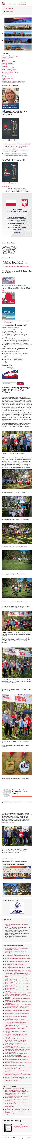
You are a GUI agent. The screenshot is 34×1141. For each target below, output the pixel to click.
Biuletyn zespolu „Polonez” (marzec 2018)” (15, 1114)
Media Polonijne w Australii (8, 76)
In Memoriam (5, 79)
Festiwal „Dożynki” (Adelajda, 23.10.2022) (15, 1019)
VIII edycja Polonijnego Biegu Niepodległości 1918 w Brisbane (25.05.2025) (17, 968)
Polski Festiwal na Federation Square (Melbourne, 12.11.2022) (16, 1036)
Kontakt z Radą (5, 59)
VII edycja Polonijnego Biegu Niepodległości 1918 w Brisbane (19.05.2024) (17, 987)
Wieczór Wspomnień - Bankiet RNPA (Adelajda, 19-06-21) (18, 1057)
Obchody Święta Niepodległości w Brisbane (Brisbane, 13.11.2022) (18, 1011)
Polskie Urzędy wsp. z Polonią (9, 69)
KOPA (3, 75)
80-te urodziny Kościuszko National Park (14, 1088)
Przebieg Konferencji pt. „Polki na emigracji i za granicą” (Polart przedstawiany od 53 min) (18, 1067)
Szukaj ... (20, 383)
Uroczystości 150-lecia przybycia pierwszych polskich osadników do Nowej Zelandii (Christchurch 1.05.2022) (17, 1048)
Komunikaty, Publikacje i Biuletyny (10, 72)
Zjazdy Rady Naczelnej (7, 78)
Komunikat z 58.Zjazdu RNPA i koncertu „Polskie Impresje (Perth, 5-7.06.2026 (16, 948)
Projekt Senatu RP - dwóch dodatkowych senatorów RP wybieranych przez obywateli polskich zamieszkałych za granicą (18, 1111)
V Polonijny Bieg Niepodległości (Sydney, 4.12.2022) (17, 1006)
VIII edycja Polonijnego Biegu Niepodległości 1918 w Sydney (17, 959)
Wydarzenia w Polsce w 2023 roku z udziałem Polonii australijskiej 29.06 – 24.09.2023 (17, 999)
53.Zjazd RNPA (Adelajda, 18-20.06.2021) (15, 1065)
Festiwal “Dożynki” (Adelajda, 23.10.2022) (15, 1039)
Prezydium (4, 60)
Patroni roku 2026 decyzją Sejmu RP (10, 327)
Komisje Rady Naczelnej (7, 65)
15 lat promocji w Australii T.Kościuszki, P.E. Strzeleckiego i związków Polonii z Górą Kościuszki (17, 1090)
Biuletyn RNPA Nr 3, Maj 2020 (12, 1097)
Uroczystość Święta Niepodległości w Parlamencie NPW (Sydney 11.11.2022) (17, 1014)
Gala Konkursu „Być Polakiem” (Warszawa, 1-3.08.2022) (15, 1032)
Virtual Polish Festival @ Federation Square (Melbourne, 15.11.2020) (15, 1093)
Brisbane (12, 147)
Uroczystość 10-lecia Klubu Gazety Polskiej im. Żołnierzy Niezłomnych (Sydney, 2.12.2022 (16, 1008)
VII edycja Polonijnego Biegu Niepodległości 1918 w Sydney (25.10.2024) (17, 984)
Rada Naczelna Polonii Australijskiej (10, 56)
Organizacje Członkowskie (8, 57)
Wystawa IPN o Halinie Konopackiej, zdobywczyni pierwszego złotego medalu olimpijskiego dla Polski (16, 154)
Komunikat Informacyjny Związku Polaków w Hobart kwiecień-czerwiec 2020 (17, 1102)
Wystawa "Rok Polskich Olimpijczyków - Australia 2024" (17, 144)
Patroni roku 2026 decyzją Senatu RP (11, 351)
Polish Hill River (5, 73)
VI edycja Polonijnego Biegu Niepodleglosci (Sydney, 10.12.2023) (17, 996)
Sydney (19, 147)
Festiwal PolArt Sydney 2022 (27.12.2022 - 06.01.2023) (18, 1004)
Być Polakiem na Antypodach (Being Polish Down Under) (15, 266)
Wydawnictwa (8, 322)
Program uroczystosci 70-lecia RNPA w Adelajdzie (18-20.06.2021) (18, 1063)
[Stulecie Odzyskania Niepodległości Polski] (8, 296)
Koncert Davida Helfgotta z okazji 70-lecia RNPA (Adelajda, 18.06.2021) (16, 1060)
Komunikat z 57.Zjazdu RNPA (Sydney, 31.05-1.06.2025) (16, 965)
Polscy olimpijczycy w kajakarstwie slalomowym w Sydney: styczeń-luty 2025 (17, 978)
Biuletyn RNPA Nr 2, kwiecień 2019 (13, 1108)
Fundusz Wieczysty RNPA (8, 68)
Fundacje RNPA (5, 66)
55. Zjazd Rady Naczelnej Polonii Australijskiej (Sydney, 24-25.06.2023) (18, 1002)
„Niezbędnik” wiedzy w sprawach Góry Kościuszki (13, 81)
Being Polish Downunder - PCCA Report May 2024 (14, 285)
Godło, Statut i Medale (7, 63)
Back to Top (29, 1138)
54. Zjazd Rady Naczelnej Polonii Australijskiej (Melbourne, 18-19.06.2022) (16, 1045)
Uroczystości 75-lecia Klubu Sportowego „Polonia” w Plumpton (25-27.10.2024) (16, 150)
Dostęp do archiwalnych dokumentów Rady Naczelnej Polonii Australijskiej (21, 1126)
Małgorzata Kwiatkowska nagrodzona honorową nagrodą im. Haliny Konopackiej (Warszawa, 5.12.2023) (18, 993)
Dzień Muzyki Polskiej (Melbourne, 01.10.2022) (16, 1034)
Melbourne (6, 147)
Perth (16, 147)
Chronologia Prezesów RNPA (9, 62)
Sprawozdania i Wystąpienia (8, 71)
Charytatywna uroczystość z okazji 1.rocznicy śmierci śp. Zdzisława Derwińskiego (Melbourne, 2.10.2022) (17, 1021)
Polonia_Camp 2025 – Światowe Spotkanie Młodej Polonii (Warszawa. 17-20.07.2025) (17, 962)
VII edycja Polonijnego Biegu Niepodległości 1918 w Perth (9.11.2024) (17, 981)
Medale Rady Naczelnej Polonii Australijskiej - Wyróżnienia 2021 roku (16, 1051)
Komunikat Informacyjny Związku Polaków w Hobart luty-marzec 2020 (17, 1099)
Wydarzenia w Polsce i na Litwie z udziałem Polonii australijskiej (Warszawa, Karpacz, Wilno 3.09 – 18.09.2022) (17, 1028)
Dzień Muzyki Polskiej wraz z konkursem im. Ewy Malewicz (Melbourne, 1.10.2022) (17, 1024)
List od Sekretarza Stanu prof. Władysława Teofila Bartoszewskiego (17, 956)
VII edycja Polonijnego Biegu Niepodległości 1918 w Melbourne (17, 990)
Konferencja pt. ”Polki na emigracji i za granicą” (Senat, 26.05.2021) (18, 1070)
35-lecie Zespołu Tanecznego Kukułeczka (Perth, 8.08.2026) (16, 924)
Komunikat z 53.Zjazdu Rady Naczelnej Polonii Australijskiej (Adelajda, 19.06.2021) (16, 1054)
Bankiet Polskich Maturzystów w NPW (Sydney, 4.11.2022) (16, 1017)
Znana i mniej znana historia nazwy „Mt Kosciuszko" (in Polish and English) (18, 1105)
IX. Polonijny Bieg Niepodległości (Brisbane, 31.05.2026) (15, 951)
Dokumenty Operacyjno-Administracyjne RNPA (13, 82)
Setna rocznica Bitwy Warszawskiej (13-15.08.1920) (17, 1096)
